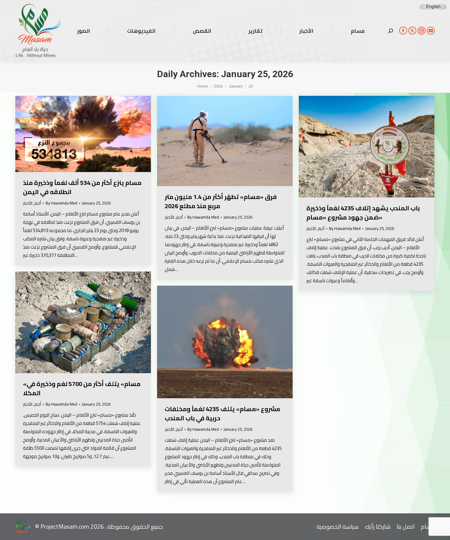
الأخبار (27, 203)
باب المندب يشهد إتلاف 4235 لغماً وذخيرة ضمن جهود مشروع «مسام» (363, 212)
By (61, 203)
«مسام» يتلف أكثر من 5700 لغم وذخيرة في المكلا (82, 388)
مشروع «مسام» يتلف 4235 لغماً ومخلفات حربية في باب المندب (222, 413)
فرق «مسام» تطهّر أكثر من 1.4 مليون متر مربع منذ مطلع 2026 (221, 201)
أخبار (37, 203)
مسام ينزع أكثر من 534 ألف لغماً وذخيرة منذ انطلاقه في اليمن (82, 187)
